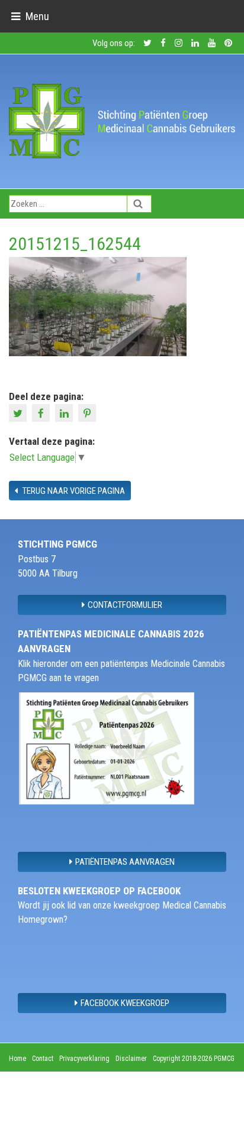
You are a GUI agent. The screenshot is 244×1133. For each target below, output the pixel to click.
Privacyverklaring (84, 1058)
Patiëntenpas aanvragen (125, 862)
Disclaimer (131, 1058)
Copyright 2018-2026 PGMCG (194, 1058)
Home (17, 1058)
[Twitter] (19, 412)
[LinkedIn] (65, 412)
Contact (42, 1058)
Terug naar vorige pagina (73, 491)
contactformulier (125, 605)
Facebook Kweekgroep (125, 1003)
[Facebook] (42, 412)
